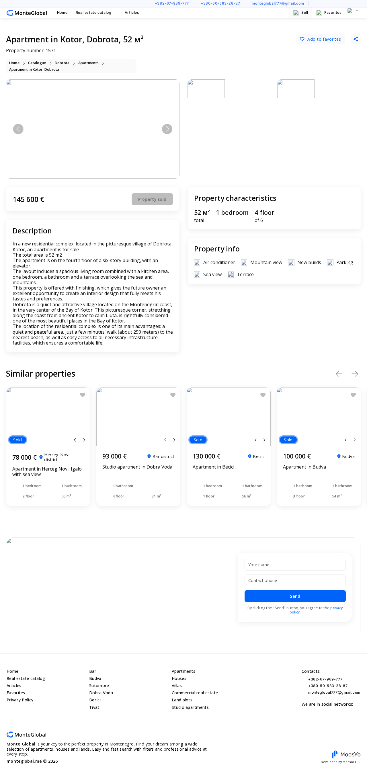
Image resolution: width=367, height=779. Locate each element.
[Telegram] (358, 3)
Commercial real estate (195, 692)
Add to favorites (324, 39)
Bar (92, 671)
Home (62, 12)
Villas (177, 685)
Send (295, 596)
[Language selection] (353, 10)
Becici (95, 700)
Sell (304, 12)
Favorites (333, 12)
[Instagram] (323, 3)
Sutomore (99, 685)
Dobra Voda (101, 692)
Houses (179, 678)
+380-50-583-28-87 (220, 3)
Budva (95, 678)
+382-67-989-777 (172, 3)
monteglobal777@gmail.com (278, 3)
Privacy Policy (20, 700)
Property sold (152, 199)
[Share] (356, 39)
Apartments (183, 671)
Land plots (182, 700)
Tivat (94, 707)
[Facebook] (332, 3)
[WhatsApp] (340, 3)
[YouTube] (315, 3)
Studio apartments (190, 707)
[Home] (27, 12)
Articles (132, 12)
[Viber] (349, 3)
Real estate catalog (94, 12)
